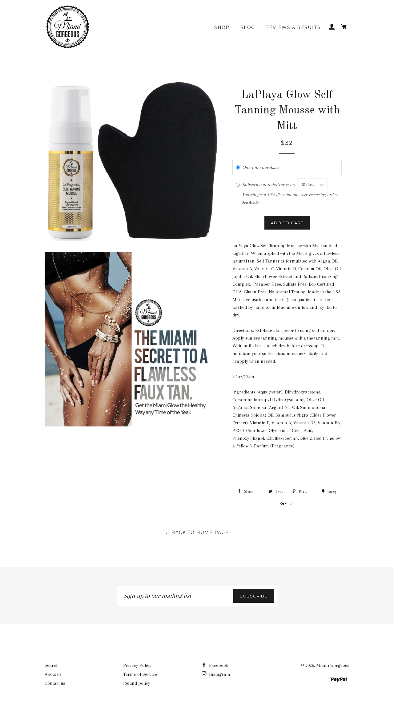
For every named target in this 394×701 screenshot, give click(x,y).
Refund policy (136, 683)
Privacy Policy (137, 665)
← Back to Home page (197, 532)
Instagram (219, 674)
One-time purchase (260, 167)
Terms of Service (140, 674)
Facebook (218, 665)
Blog (247, 27)
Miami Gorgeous (332, 665)
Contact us (55, 683)
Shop (222, 27)
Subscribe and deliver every (269, 184)
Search (51, 665)
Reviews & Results (292, 27)
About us (53, 674)
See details (250, 203)
